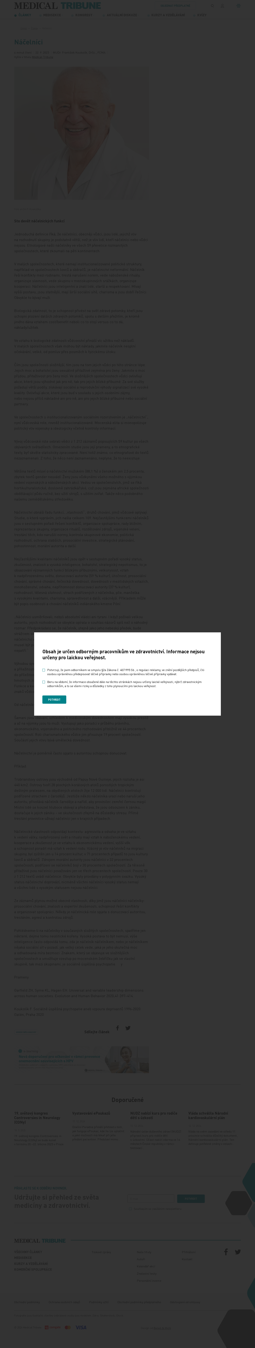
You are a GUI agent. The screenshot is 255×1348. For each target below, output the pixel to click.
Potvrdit (54, 699)
